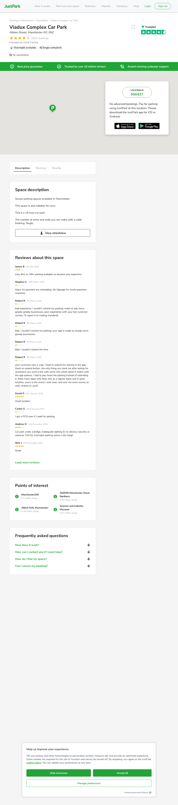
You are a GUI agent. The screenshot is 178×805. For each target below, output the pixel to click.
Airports (106, 6)
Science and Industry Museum (71, 507)
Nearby (56, 168)
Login (148, 6)
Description (22, 168)
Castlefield (42, 20)
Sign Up (163, 6)
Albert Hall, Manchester (34, 507)
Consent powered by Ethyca (136, 792)
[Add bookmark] (133, 27)
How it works (42, 6)
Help (136, 6)
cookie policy (33, 762)
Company (122, 6)
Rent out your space (67, 6)
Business (90, 6)
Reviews (41, 168)
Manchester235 (30, 494)
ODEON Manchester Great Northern (75, 494)
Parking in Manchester (21, 20)
